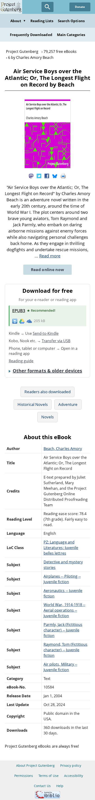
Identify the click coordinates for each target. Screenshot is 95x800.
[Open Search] (47, 7)
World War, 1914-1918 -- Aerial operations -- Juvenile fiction (64, 610)
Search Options (71, 20)
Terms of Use (48, 775)
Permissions (23, 775)
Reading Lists (41, 20)
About (18, 20)
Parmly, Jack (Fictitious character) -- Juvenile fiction (63, 630)
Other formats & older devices (47, 371)
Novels (47, 417)
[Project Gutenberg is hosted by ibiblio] (47, 797)
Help (59, 786)
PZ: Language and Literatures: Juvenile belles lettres (61, 548)
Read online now (47, 269)
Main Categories (71, 34)
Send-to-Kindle (46, 333)
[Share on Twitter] (39, 175)
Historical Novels (33, 404)
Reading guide (21, 360)
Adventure (67, 404)
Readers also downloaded (47, 391)
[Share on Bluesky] (54, 175)
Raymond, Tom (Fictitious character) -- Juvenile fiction (65, 650)
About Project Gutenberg (35, 765)
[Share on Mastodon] (31, 175)
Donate (80, 7)
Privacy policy (70, 765)
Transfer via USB (56, 340)
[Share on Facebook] (47, 175)
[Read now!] (47, 166)
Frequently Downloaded (31, 34)
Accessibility (73, 775)
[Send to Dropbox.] (14, 321)
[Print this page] (63, 175)
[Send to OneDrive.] (29, 321)
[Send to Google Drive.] (22, 321)
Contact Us (42, 786)
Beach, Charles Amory (63, 448)
